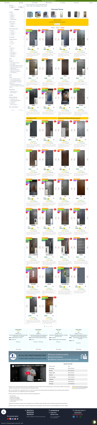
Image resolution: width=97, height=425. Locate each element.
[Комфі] (49, 37)
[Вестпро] (65, 37)
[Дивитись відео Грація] (87, 121)
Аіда (65, 196)
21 (50, 201)
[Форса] (49, 187)
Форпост (49, 225)
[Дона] (81, 187)
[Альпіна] (33, 187)
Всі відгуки (74, 388)
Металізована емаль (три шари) (17, 65)
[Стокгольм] (81, 158)
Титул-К (65, 75)
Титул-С (49, 75)
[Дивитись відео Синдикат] (55, 121)
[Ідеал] (65, 96)
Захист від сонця (14, 104)
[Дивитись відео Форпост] (55, 209)
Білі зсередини (13, 53)
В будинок (13, 26)
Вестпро (65, 46)
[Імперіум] (33, 158)
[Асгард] (65, 216)
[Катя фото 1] (18, 343)
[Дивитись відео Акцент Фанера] (55, 297)
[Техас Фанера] (65, 246)
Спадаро (33, 105)
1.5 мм (12, 42)
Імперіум (33, 166)
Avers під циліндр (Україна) (16, 80)
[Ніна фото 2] (41, 343)
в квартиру (30, 17)
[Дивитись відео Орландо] (87, 239)
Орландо (81, 254)
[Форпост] (49, 216)
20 (49, 172)
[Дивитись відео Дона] (87, 180)
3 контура (13, 33)
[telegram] (74, 417)
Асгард (65, 225)
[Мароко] (49, 158)
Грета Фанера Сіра (65, 284)
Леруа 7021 (33, 137)
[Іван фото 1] (78, 344)
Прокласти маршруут (78, 412)
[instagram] (15, 419)
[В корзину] (37, 48)
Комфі (49, 46)
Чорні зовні (13, 56)
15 (65, 52)
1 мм (12, 41)
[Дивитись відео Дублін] (55, 89)
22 (34, 201)
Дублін (49, 105)
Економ (12, 13)
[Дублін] (49, 96)
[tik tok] (10, 419)
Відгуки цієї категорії (81, 388)
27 (33, 289)
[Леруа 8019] (81, 96)
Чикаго (81, 225)
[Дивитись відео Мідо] (71, 121)
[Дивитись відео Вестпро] (71, 30)
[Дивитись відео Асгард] (71, 209)
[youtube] (8, 419)
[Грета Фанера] (33, 275)
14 (49, 52)
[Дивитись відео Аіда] (71, 180)
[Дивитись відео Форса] (55, 180)
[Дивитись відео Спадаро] (39, 89)
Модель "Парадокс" (79, 329)
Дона (81, 196)
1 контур (12, 30)
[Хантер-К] (33, 67)
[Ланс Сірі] (49, 275)
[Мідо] (65, 128)
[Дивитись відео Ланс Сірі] (55, 268)
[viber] (77, 417)
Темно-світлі (13, 52)
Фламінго (33, 313)
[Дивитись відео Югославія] (39, 209)
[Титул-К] (65, 67)
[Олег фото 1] (58, 343)
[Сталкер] (33, 37)
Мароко (49, 166)
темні (69, 17)
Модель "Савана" (58, 329)
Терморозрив (13, 101)
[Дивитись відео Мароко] (55, 151)
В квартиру (13, 23)
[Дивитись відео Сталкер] (39, 30)
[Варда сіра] (81, 275)
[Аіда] (65, 187)
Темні (12, 50)
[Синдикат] (49, 128)
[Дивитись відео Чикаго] (87, 209)
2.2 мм (12, 43)
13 (49, 110)
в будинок (38, 17)
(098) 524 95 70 (57, 24)
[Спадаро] (33, 96)
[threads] (18, 419)
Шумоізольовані (14, 19)
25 (81, 52)
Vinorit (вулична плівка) (15, 62)
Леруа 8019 (81, 105)
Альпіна (33, 196)
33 (49, 230)
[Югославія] (33, 216)
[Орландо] (81, 246)
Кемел (65, 166)
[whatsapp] (81, 417)
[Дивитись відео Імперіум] (39, 151)
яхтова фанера (85, 17)
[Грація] (81, 128)
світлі (61, 17)
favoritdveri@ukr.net (54, 410)
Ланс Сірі (49, 284)
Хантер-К (33, 75)
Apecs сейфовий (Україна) (16, 78)
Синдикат (49, 137)
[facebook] (13, 419)
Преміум (12, 16)
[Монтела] (81, 37)
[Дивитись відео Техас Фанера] (71, 239)
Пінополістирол (14, 92)
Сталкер (33, 46)
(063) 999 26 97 (30, 414)
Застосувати (16, 9)
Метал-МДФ (13, 64)
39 (33, 52)
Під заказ (12, 15)
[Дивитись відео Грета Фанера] (39, 268)
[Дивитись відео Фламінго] (39, 297)
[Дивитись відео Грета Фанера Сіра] (71, 268)
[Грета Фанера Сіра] (65, 275)
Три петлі (13, 103)
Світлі (12, 49)
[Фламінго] (33, 304)
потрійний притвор (46, 17)
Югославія (33, 225)
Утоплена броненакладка (15, 100)
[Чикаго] (81, 216)
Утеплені (12, 18)
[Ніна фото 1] (36, 343)
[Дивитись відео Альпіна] (39, 180)
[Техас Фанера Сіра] (49, 246)
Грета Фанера (33, 284)
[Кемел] (65, 158)
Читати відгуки (18, 349)
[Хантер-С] (81, 67)
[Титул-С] (49, 67)
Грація (81, 137)
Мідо (65, 137)
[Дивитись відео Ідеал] (71, 89)
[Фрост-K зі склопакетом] (33, 246)
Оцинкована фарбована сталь (16, 66)
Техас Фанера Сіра (49, 254)
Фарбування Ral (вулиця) (15, 71)
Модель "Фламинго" (18, 329)
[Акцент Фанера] (49, 304)
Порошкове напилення (15, 69)
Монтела (81, 46)
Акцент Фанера (49, 313)
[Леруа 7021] (33, 128)
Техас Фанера (65, 254)
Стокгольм (81, 166)
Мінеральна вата (14, 91)
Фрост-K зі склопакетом (33, 254)
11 (65, 110)
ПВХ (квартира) (14, 68)
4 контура (12, 34)
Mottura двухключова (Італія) (16, 84)
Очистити (12, 110)
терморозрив (53, 17)
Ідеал (65, 105)
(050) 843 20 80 (30, 412)
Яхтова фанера (14, 72)
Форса (49, 196)
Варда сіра (81, 284)
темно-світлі (77, 17)
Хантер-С (81, 75)
